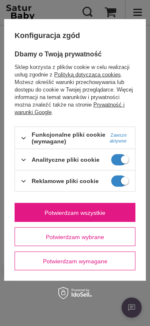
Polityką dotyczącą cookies (87, 74)
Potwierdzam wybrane (75, 236)
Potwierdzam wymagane (75, 260)
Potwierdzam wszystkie (75, 212)
